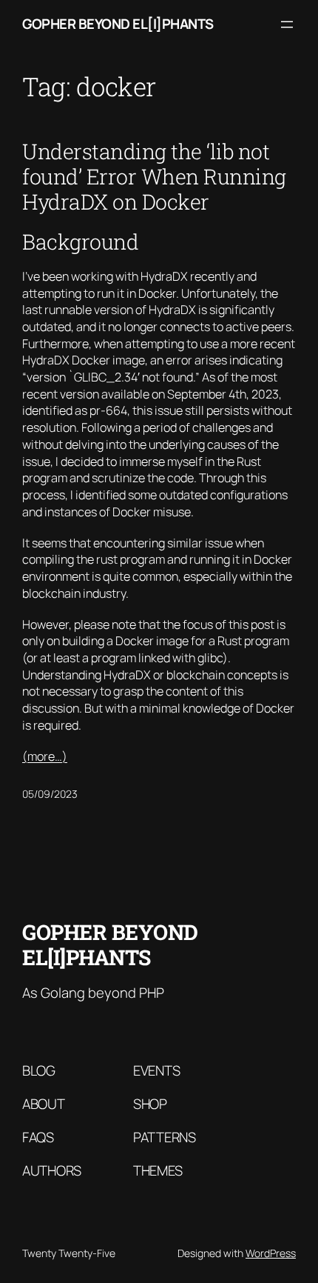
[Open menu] (287, 24)
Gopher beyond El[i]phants (118, 23)
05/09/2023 (50, 794)
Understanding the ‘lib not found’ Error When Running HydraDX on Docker (154, 176)
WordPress (271, 1253)
